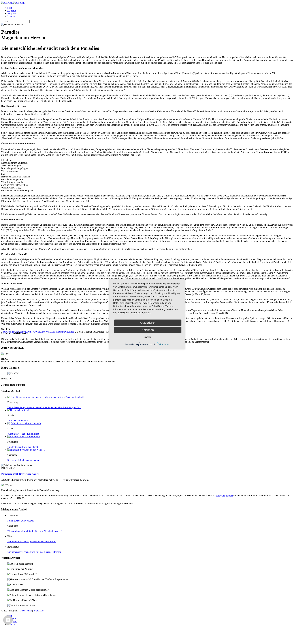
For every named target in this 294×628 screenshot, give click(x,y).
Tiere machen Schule (17, 420)
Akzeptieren (148, 322)
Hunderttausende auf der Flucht (22, 447)
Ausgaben (12, 13)
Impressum (38, 610)
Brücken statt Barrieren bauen (20, 474)
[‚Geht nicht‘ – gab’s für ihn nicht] (24, 423)
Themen (11, 16)
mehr (147, 337)
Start (9, 7)
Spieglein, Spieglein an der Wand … (25, 460)
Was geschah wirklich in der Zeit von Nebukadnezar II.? (34, 531)
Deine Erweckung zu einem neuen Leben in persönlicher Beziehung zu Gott (44, 407)
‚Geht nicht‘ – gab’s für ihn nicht (23, 433)
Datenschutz (26, 610)
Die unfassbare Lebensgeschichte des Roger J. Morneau (34, 552)
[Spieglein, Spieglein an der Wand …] (26, 449)
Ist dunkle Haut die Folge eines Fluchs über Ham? (31, 541)
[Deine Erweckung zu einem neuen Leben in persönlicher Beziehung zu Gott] (45, 397)
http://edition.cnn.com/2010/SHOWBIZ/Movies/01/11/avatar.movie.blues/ (39, 331)
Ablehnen (148, 329)
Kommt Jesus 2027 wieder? (20, 520)
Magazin (11, 10)
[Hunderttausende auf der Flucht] (23, 436)
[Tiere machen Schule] (18, 410)
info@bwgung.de (224, 495)
